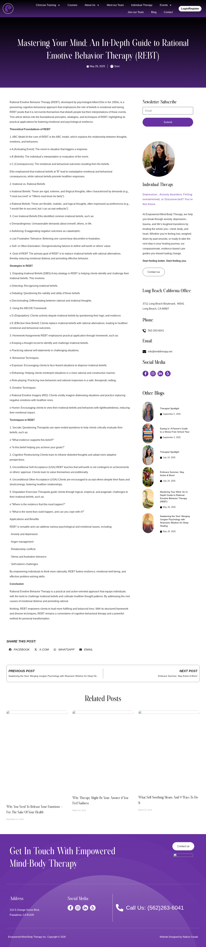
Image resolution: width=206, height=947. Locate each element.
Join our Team (136, 12)
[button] (19, 649)
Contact (168, 12)
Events (164, 5)
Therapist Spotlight (169, 408)
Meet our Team (115, 5)
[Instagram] (153, 373)
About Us (90, 5)
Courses (72, 5)
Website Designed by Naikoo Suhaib (179, 936)
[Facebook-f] (145, 373)
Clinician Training (46, 5)
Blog (153, 12)
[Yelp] (168, 373)
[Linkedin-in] (160, 373)
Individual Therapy (141, 5)
